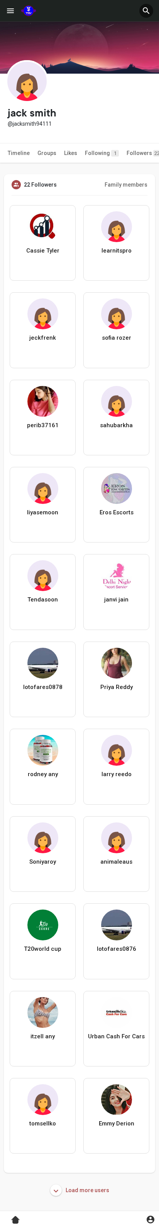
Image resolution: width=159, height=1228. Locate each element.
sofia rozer (116, 337)
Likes (70, 153)
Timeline (19, 153)
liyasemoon (42, 512)
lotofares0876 (116, 948)
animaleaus (116, 861)
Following (101, 153)
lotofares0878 (43, 687)
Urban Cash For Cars (116, 1036)
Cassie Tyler (42, 250)
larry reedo (116, 774)
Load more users (86, 1190)
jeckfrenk (42, 337)
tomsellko (42, 1123)
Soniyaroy (42, 861)
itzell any (42, 1036)
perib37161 (43, 425)
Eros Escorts (117, 512)
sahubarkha (116, 425)
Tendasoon (42, 599)
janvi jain (116, 599)
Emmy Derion (116, 1123)
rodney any (43, 774)
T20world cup (42, 948)
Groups (46, 153)
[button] (146, 11)
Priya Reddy (116, 687)
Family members (126, 185)
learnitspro (116, 250)
